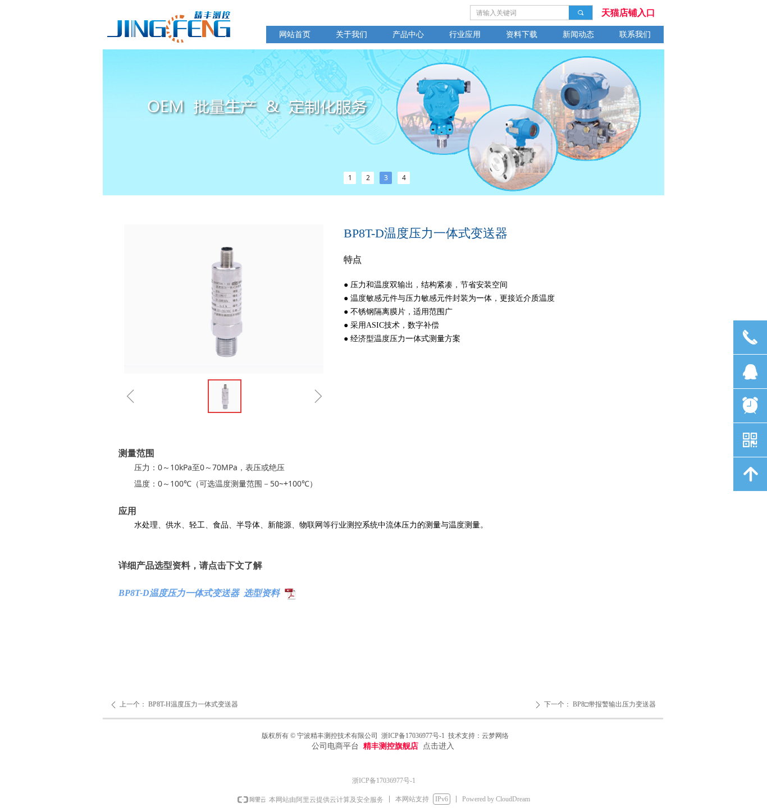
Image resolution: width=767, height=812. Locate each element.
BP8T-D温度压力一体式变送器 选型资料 (199, 593)
